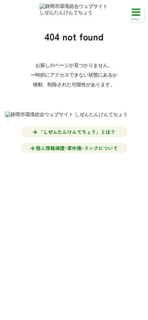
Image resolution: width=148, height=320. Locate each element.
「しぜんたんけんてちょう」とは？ (76, 131)
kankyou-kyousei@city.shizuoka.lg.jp (83, 188)
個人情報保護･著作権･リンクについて (76, 148)
